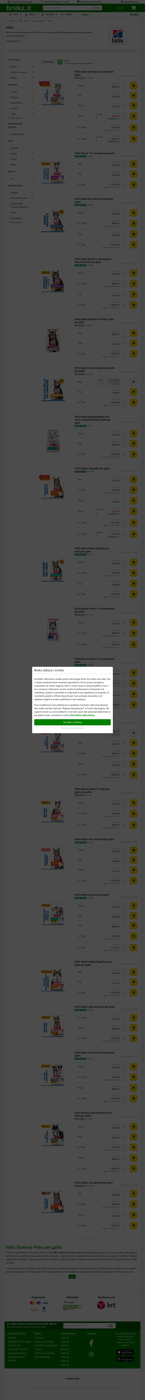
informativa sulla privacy (82, 715)
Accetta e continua (72, 722)
